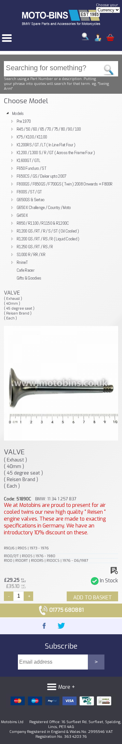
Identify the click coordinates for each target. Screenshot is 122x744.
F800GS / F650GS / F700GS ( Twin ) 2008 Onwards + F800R (65, 184)
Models (18, 113)
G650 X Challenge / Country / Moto (44, 207)
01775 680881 (66, 610)
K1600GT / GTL (28, 160)
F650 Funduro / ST (31, 168)
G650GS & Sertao (30, 199)
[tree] (61, 195)
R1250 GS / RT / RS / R (35, 247)
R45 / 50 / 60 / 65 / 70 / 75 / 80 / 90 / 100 (49, 129)
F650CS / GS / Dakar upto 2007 (41, 176)
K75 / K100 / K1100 (32, 137)
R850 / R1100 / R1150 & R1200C (43, 223)
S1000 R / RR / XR (31, 254)
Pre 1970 (24, 121)
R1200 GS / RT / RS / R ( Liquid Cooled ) (48, 239)
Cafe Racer (25, 270)
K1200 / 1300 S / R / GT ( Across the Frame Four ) (56, 152)
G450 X (22, 215)
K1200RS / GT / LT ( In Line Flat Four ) (46, 145)
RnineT (22, 262)
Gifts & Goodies (29, 278)
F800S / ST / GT (29, 192)
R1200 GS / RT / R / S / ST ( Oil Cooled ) (48, 231)
